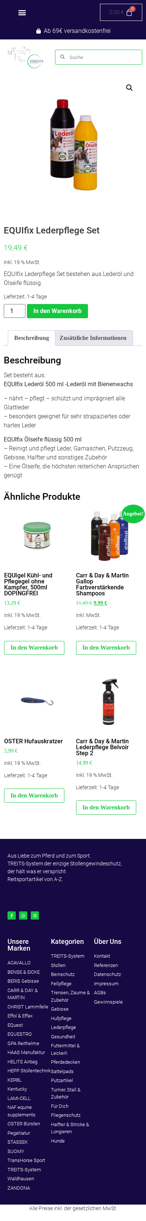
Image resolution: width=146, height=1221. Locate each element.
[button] (22, 12)
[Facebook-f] (11, 915)
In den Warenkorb (57, 310)
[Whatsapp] (23, 915)
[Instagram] (35, 915)
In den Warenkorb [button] (34, 647)
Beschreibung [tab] (31, 338)
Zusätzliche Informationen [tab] (93, 338)
